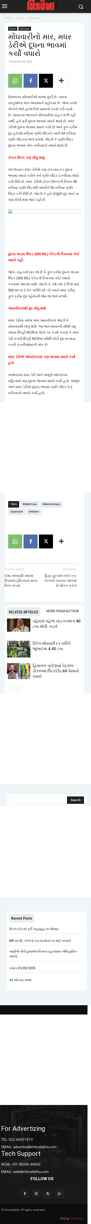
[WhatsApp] (15, 81)
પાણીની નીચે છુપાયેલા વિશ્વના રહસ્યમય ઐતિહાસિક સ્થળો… (43, 954)
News (20, 18)
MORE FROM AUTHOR (62, 611)
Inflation (34, 511)
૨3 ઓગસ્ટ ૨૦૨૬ (20, 980)
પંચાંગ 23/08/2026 (22, 968)
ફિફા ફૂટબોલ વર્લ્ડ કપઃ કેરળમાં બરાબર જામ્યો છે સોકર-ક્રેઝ (60, 581)
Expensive (17, 511)
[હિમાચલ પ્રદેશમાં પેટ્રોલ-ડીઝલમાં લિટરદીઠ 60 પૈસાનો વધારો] (18, 671)
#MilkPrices (30, 504)
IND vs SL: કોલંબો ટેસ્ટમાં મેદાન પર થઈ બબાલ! (40, 941)
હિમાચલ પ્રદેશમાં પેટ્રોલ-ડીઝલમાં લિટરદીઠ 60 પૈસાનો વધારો (56, 671)
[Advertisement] (45, 447)
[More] (61, 81)
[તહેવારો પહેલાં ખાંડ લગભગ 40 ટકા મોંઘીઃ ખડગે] (18, 624)
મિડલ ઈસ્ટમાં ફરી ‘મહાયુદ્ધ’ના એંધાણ (33, 929)
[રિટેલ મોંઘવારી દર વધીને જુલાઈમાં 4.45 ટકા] (18, 649)
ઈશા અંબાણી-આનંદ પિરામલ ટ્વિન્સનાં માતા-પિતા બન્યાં (21, 581)
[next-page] (17, 688)
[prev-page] (10, 688)
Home (9, 18)
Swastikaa (76, 1218)
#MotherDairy (51, 504)
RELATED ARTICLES (23, 611)
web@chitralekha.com (31, 1171)
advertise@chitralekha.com (35, 1146)
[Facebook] (31, 81)
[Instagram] (36, 1193)
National (34, 18)
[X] (46, 81)
